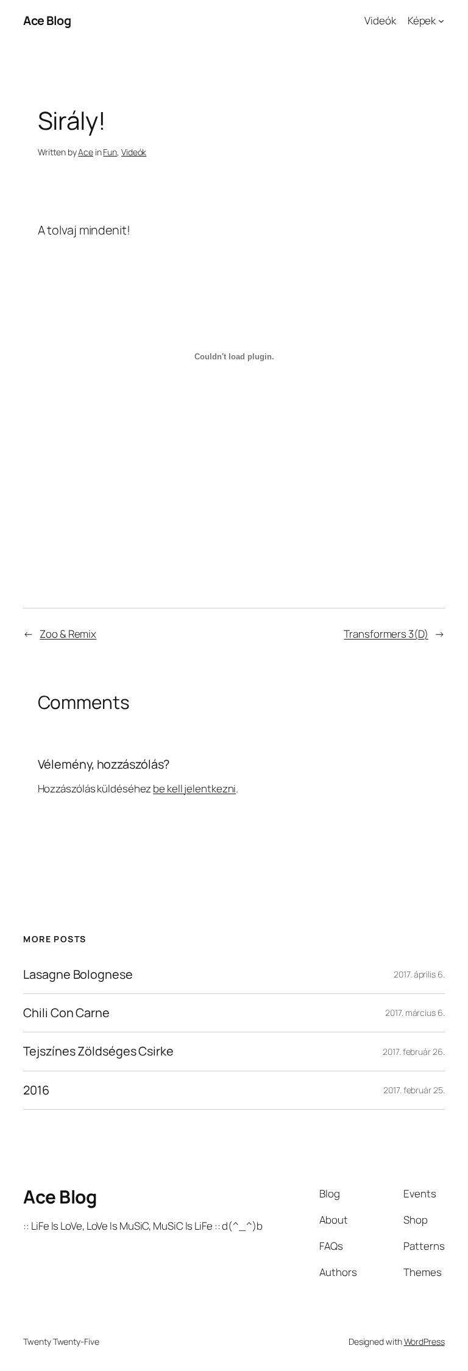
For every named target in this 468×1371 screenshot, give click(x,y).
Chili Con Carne (66, 1013)
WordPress (424, 1341)
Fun (110, 152)
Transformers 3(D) (386, 634)
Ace (85, 152)
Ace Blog (47, 20)
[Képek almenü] (441, 21)
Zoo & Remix (68, 634)
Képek (422, 20)
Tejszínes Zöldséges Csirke (98, 1051)
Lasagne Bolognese (77, 974)
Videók (379, 20)
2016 (36, 1090)
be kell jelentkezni (194, 788)
